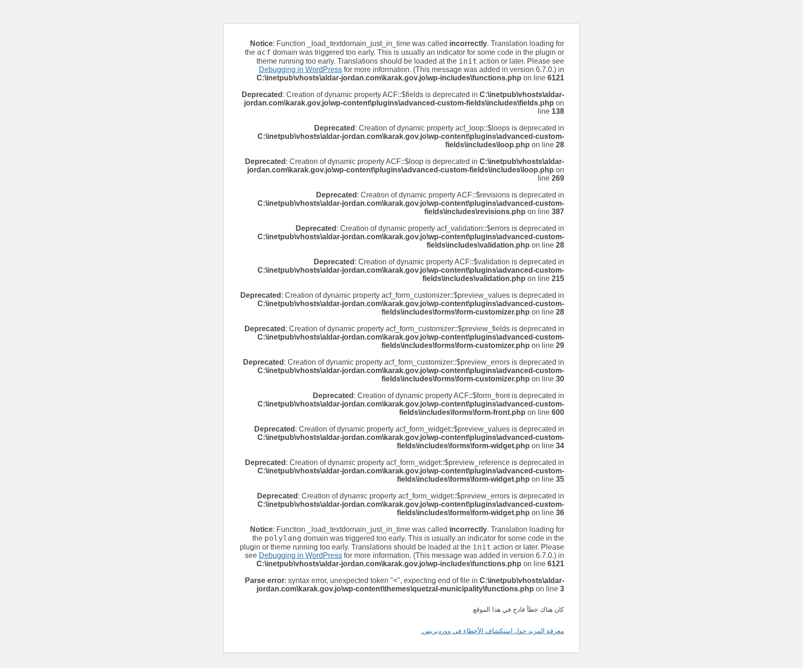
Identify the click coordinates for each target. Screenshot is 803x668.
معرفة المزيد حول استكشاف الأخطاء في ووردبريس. (492, 631)
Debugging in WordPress (300, 69)
